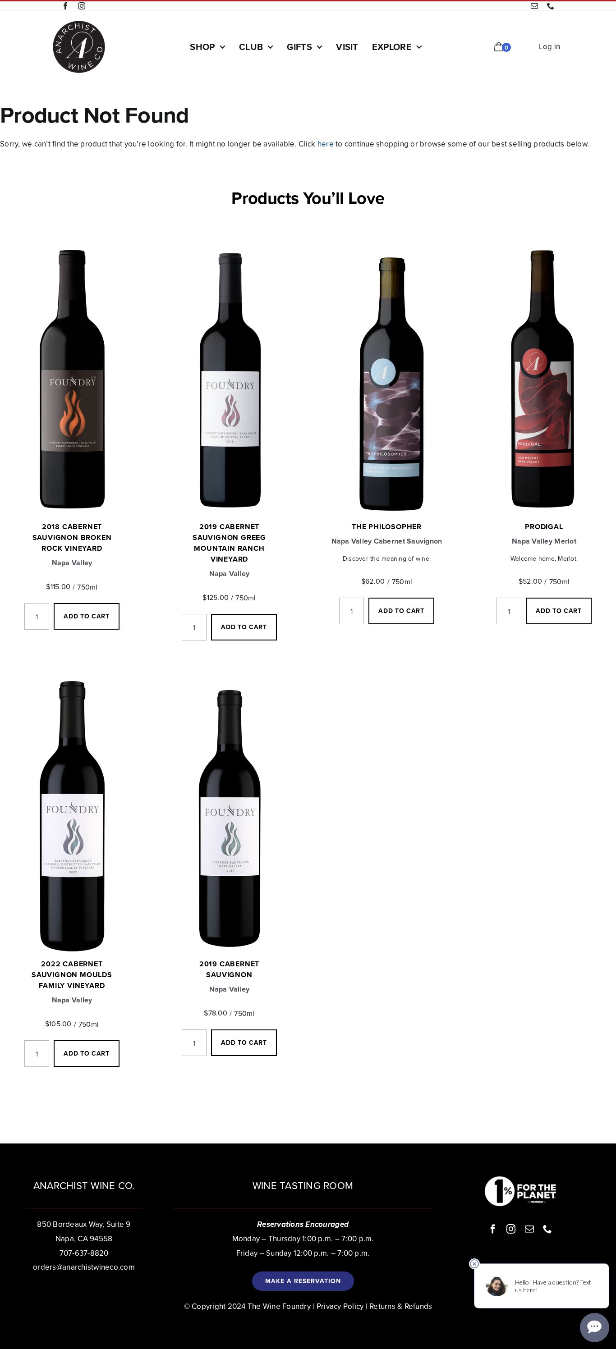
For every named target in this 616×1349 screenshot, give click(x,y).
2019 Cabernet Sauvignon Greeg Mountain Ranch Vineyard (229, 542)
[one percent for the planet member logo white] (520, 1179)
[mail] (534, 5)
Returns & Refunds (400, 1306)
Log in (550, 46)
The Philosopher (387, 526)
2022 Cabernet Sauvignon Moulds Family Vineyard (72, 975)
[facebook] (65, 5)
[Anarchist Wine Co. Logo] (79, 23)
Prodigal (544, 526)
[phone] (550, 5)
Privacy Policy (340, 1306)
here (325, 143)
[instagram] (81, 5)
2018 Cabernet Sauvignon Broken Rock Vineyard (72, 537)
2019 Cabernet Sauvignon (229, 969)
